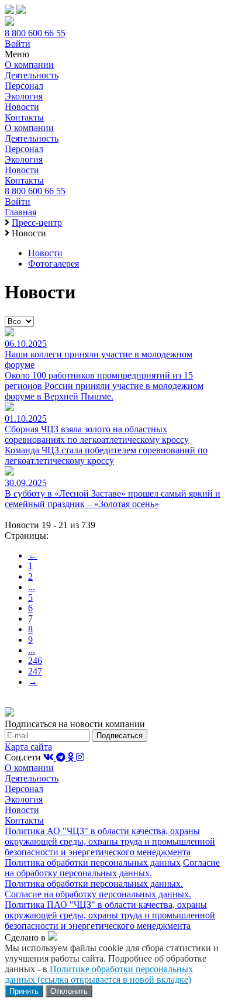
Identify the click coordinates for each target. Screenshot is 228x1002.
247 (35, 671)
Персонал (24, 86)
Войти (17, 44)
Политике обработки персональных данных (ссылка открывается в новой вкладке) (99, 974)
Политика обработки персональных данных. (94, 884)
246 (35, 661)
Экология (24, 96)
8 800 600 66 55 (35, 33)
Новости (22, 107)
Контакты (24, 117)
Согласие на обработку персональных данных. (112, 868)
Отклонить (69, 991)
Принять (24, 991)
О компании (29, 65)
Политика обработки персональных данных (93, 862)
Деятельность (31, 75)
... (31, 587)
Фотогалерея (53, 263)
